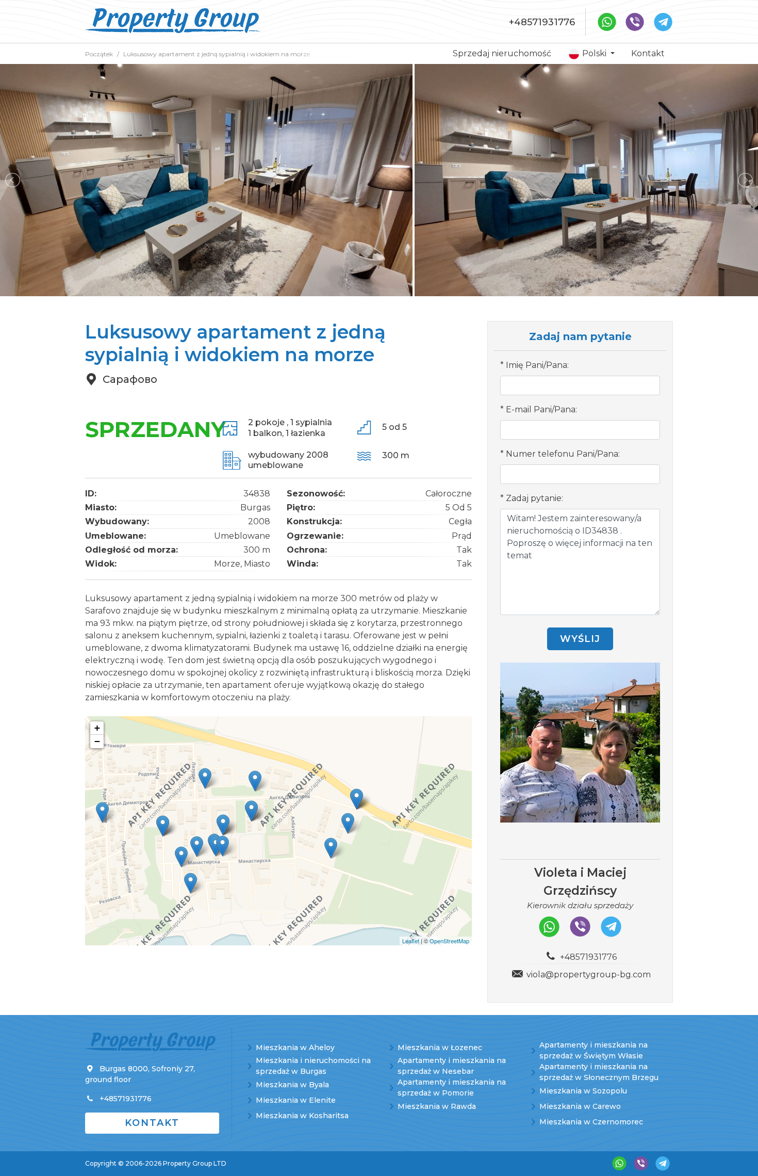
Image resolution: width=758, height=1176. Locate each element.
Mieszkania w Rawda (437, 1106)
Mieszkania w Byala (292, 1084)
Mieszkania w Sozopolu (583, 1091)
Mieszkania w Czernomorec (591, 1121)
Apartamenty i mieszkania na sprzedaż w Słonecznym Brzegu (598, 1072)
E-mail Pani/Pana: (541, 409)
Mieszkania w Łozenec (440, 1047)
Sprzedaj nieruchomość (502, 53)
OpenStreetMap (449, 941)
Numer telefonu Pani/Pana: (563, 454)
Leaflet (410, 941)
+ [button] (97, 727)
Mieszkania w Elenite (296, 1100)
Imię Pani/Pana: (537, 365)
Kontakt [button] (152, 1123)
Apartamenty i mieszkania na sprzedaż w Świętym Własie (593, 1050)
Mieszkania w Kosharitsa (302, 1115)
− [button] (97, 741)
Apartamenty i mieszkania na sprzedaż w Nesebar (452, 1066)
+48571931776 (542, 22)
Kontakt (648, 53)
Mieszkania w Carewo (580, 1106)
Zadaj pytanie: (534, 498)
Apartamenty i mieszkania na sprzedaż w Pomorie (452, 1087)
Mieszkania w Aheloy (295, 1047)
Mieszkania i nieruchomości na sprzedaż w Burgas (313, 1066)
